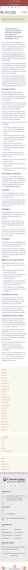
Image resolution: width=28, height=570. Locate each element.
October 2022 (5, 427)
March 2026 (4, 380)
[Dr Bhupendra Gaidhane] (8, 12)
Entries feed (4, 464)
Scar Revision (6, 538)
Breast (3, 442)
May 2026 (4, 375)
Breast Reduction (7, 532)
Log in (3, 461)
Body (3, 440)
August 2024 (5, 408)
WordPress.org (5, 469)
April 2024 (4, 416)
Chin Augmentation (8, 535)
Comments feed (5, 466)
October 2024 (5, 402)
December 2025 (5, 383)
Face (3, 445)
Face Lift (5, 529)
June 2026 (4, 372)
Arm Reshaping (19, 532)
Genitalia (4, 448)
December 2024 (5, 397)
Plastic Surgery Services (7, 451)
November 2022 (5, 424)
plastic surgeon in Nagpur (14, 331)
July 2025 (4, 391)
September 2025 (6, 389)
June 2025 (4, 394)
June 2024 (4, 410)
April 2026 (4, 378)
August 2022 (5, 429)
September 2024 (6, 405)
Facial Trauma (19, 538)
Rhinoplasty (18, 529)
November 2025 (5, 386)
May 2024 (4, 413)
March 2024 (4, 418)
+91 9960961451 (15, 1)
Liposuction (18, 535)
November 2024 (5, 399)
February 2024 (5, 421)
